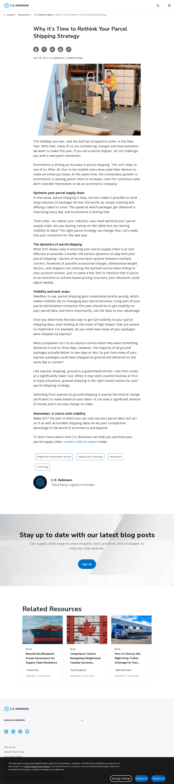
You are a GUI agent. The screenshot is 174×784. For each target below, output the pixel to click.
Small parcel (115, 456)
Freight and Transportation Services (54, 456)
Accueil (10, 14)
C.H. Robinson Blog (43, 14)
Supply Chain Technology (90, 456)
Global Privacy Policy (14, 751)
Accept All (141, 778)
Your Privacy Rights (13, 756)
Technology (42, 466)
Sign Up (87, 564)
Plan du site (9, 747)
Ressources (23, 14)
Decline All (158, 778)
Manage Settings (121, 778)
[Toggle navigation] (169, 5)
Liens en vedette (14, 720)
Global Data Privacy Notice (37, 766)
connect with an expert (81, 442)
